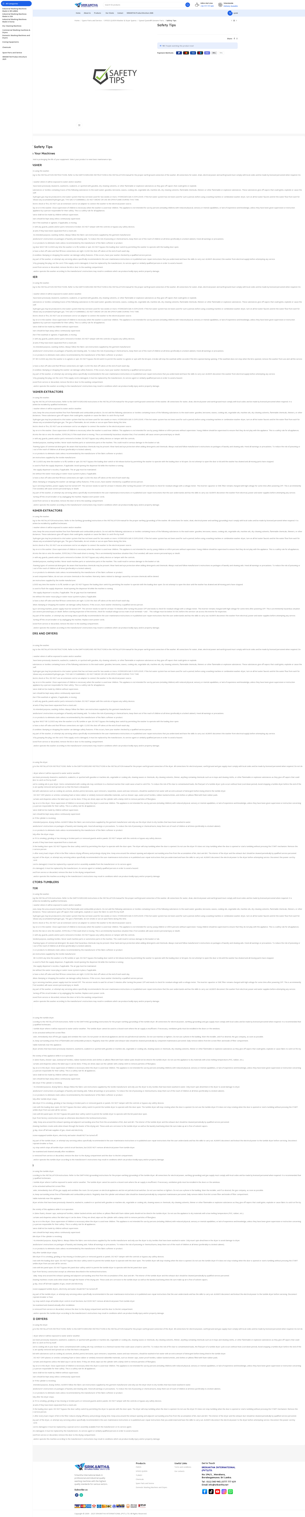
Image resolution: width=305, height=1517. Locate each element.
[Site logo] (86, 4)
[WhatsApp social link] (237, 38)
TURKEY (139, 1475)
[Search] (187, 4)
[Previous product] (232, 20)
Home (77, 20)
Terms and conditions (182, 1467)
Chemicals (140, 1479)
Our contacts (179, 1471)
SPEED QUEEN (141, 1471)
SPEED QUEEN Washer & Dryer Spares (120, 20)
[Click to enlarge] (79, 125)
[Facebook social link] (234, 38)
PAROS (138, 1467)
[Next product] (236, 20)
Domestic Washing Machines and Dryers (151, 1487)
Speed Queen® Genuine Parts (151, 20)
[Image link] (92, 1466)
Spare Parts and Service (92, 20)
